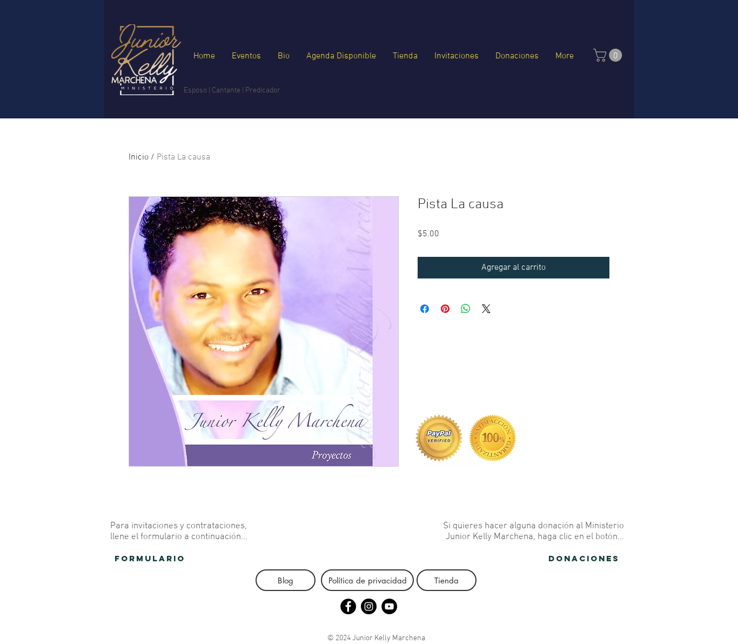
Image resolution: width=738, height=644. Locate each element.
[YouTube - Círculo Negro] (389, 606)
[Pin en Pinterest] (445, 308)
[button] (609, 55)
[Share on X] (486, 308)
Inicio (139, 157)
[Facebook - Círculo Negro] (348, 606)
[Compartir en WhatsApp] (465, 308)
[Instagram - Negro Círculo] (369, 606)
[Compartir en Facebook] (424, 308)
